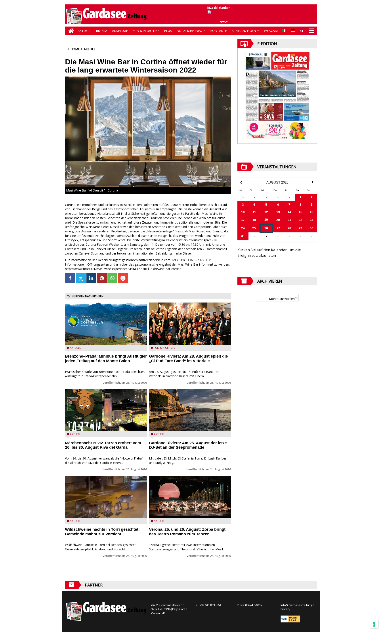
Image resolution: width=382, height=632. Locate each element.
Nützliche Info (190, 31)
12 (266, 212)
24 (243, 228)
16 (311, 212)
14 (289, 212)
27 (278, 228)
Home (75, 49)
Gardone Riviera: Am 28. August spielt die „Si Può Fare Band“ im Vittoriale (188, 358)
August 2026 (277, 182)
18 (254, 220)
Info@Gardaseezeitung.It (297, 605)
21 (289, 220)
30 (311, 228)
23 (311, 220)
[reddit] (123, 278)
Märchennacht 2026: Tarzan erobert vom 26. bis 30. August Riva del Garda (103, 445)
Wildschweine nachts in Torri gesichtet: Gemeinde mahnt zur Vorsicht (102, 531)
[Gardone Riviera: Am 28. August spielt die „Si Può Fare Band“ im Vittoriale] (190, 324)
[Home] (70, 31)
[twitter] (81, 278)
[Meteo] (218, 17)
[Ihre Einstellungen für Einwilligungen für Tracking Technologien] (374, 624)
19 (266, 219)
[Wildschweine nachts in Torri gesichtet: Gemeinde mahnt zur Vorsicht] (106, 497)
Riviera (101, 31)
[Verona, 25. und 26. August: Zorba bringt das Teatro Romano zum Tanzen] (190, 497)
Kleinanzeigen (244, 31)
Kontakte (218, 31)
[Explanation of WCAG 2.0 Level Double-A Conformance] (290, 618)
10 (243, 212)
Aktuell (84, 31)
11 (254, 212)
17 (243, 220)
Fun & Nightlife (146, 31)
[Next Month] (312, 182)
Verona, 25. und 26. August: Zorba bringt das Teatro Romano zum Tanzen (187, 531)
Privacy (285, 609)
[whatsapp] (112, 278)
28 (289, 228)
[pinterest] (102, 278)
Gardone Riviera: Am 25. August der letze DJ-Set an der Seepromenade (188, 445)
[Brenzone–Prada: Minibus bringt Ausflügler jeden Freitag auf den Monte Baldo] (106, 324)
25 (254, 228)
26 (266, 228)
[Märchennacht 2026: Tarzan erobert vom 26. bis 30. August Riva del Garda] (106, 410)
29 (300, 228)
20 (278, 220)
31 (243, 236)
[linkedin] (91, 278)
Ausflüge (120, 31)
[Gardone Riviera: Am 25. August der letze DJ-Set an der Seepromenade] (190, 410)
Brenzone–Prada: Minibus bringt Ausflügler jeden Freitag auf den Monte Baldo (106, 358)
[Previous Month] (241, 182)
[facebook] (70, 278)
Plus (168, 31)
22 (300, 220)
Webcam (271, 31)
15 (300, 212)
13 (278, 212)
